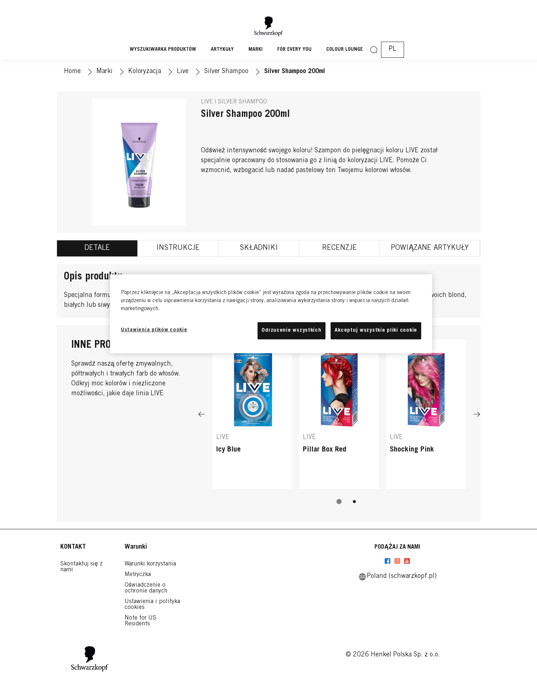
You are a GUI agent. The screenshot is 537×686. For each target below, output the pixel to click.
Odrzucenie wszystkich (291, 330)
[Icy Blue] (252, 414)
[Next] (476, 414)
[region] (271, 313)
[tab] (97, 248)
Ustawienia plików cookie (154, 330)
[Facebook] (388, 561)
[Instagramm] (397, 561)
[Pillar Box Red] (339, 414)
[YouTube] (407, 561)
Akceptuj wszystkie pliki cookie (376, 330)
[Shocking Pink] (426, 414)
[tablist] (339, 501)
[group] (339, 427)
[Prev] (201, 414)
